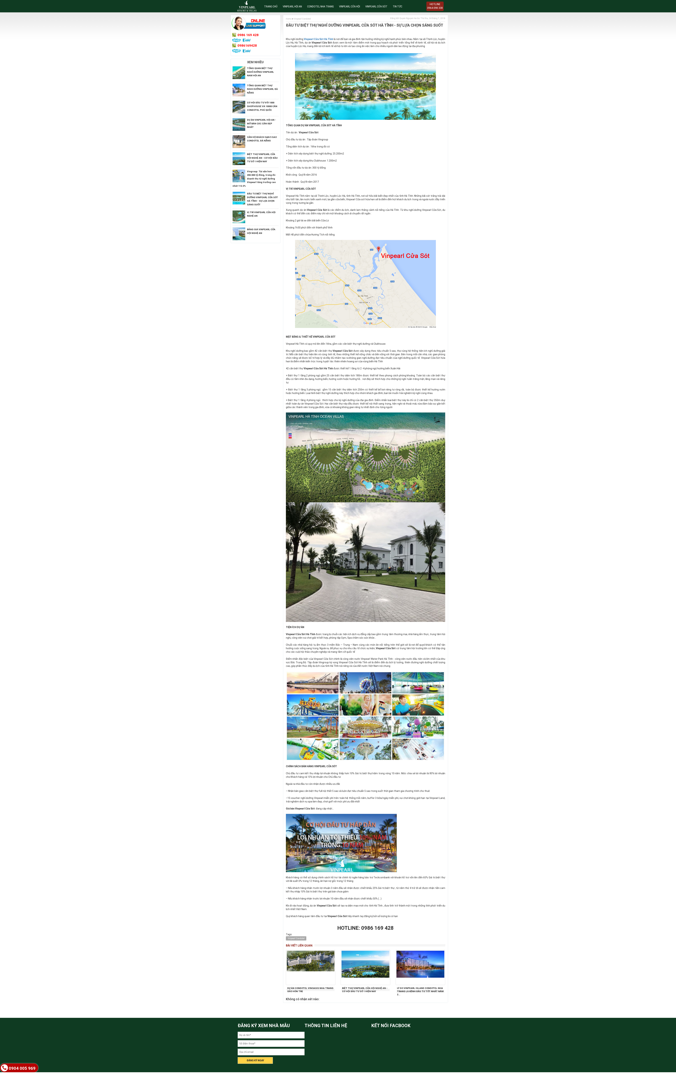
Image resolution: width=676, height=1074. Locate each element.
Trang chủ (270, 6)
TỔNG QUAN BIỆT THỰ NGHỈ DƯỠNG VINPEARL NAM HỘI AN (260, 72)
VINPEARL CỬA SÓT (376, 6)
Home (289, 19)
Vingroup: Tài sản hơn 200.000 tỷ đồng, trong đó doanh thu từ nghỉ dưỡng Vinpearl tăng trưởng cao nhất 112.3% (254, 178)
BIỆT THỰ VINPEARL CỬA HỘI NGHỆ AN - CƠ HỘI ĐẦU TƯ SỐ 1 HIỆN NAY (262, 158)
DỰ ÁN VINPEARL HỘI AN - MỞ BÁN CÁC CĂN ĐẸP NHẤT (261, 123)
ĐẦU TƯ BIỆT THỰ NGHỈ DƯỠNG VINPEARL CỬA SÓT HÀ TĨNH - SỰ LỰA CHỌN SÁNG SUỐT (364, 25)
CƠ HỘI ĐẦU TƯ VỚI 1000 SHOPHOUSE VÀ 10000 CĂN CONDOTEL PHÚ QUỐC (262, 106)
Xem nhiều (255, 62)
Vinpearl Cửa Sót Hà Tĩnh (318, 39)
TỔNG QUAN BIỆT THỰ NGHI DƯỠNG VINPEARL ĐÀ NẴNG (262, 89)
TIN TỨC (397, 6)
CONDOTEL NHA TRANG (320, 6)
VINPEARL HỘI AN (292, 6)
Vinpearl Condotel (302, 19)
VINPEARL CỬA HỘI (349, 6)
